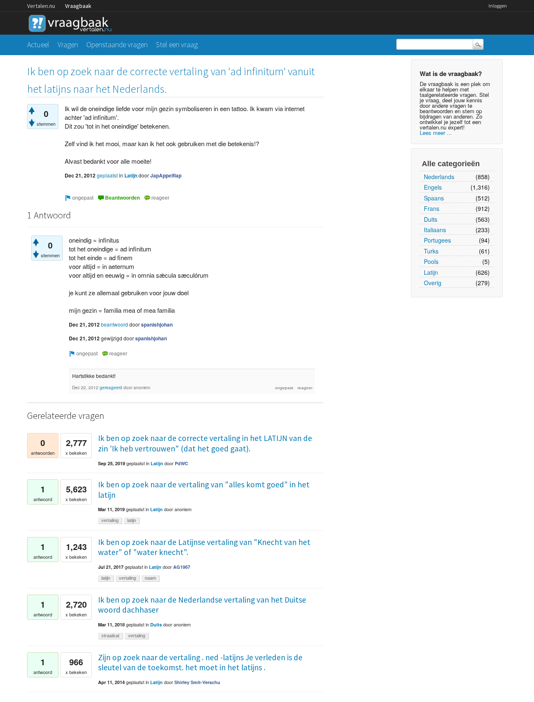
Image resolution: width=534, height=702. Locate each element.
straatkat (110, 635)
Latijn (431, 272)
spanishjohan (157, 324)
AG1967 (181, 567)
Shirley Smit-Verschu (197, 682)
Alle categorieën (451, 164)
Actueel (38, 44)
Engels (433, 187)
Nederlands (439, 176)
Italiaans (435, 230)
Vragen (68, 44)
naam (150, 577)
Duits (430, 219)
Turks (431, 251)
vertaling (109, 520)
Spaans (434, 198)
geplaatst (107, 175)
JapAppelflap (165, 175)
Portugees (437, 240)
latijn (131, 520)
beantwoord (114, 324)
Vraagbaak (78, 6)
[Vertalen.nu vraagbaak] (72, 22)
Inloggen (498, 6)
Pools (431, 261)
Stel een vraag (177, 44)
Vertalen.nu (41, 6)
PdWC (181, 463)
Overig (432, 283)
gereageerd (111, 387)
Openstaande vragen (117, 44)
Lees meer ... (436, 133)
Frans (431, 208)
